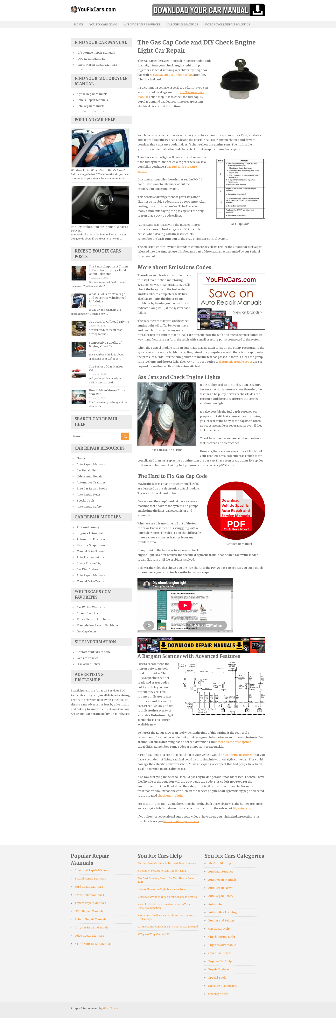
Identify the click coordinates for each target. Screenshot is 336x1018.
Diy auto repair (243, 808)
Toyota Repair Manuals (90, 903)
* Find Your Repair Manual (93, 944)
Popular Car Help (220, 961)
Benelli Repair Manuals (92, 100)
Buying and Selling (221, 920)
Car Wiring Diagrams (91, 607)
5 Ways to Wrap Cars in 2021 (154, 934)
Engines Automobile (90, 533)
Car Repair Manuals (182, 24)
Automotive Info (219, 904)
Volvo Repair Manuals (89, 935)
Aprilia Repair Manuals (92, 94)
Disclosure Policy (88, 664)
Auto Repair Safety (89, 506)
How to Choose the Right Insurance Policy (162, 889)
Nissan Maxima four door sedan (171, 75)
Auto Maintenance (220, 871)
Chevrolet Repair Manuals (92, 870)
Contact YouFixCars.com (93, 652)
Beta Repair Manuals (90, 106)
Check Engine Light (90, 563)
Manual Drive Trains (90, 551)
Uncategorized (218, 994)
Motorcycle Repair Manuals (227, 24)
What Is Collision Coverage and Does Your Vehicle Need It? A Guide (107, 297)
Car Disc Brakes (87, 569)
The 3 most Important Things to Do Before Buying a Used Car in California (109, 270)
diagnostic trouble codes (235, 361)
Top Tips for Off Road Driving (109, 321)
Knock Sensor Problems (93, 619)
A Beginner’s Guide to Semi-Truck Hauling (162, 870)
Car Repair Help (87, 470)
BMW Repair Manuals (89, 895)
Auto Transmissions (90, 557)
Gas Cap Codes (86, 631)
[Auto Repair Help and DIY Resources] (93, 8)
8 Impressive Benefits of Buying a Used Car (105, 344)
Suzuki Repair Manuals (90, 878)
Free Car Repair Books (92, 488)
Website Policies (87, 658)
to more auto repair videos (181, 821)
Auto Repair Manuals (91, 464)
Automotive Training (91, 482)
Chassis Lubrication (90, 613)
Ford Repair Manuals (89, 886)
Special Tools (85, 500)
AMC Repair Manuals (91, 58)
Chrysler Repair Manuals (91, 927)
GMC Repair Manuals (89, 911)
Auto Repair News (89, 494)
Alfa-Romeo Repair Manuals (96, 52)
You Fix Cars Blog (103, 24)
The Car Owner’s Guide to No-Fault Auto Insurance (166, 863)
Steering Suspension (91, 545)
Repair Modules (218, 969)
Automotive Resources (142, 24)
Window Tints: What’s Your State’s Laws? (98, 170)
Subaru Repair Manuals (90, 919)
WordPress (110, 1008)
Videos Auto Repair (89, 476)
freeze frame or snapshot (233, 742)
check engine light (170, 795)
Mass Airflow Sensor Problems (97, 625)
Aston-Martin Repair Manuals (97, 64)
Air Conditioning (88, 527)
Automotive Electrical (91, 539)
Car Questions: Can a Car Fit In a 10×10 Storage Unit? (167, 926)
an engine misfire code (240, 755)
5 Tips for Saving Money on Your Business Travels (167, 896)
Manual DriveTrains (90, 581)
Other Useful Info (220, 953)
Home (78, 24)
